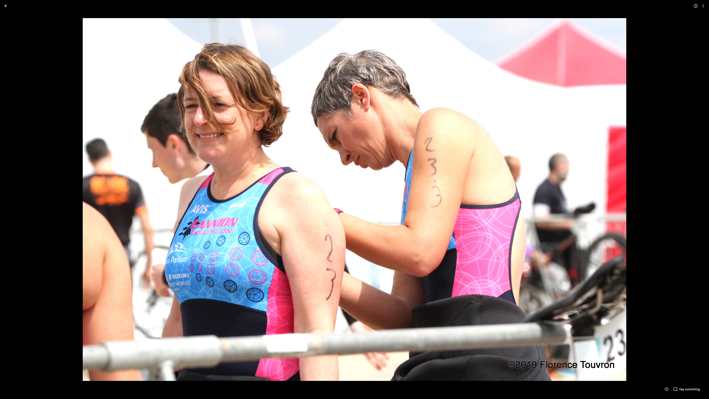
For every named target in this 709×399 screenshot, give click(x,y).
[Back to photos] (5, 5)
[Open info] (695, 6)
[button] (10, 199)
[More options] (703, 6)
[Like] (666, 389)
